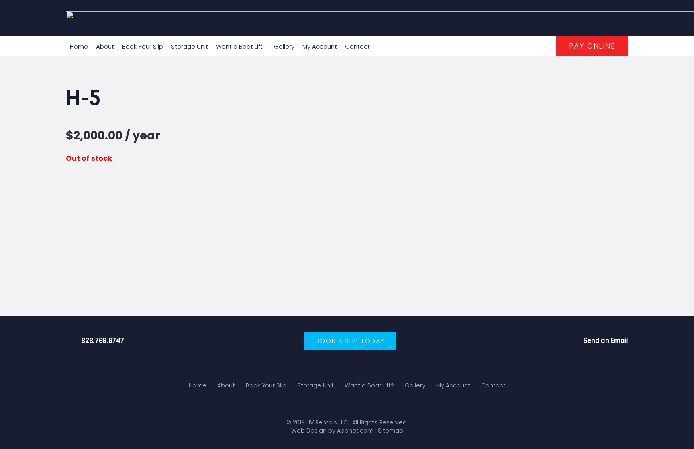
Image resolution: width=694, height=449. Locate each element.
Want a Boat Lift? (369, 385)
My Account (453, 385)
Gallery (415, 385)
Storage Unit (315, 385)
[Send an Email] (575, 341)
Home (197, 385)
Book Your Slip (266, 385)
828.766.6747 (102, 341)
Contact (493, 385)
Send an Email (605, 341)
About (226, 385)
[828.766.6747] (73, 341)
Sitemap (390, 430)
